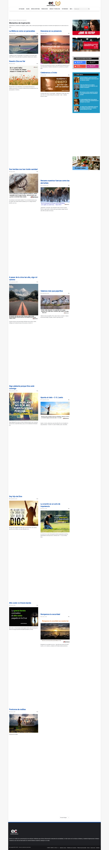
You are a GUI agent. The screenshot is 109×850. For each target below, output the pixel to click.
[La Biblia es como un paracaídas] (23, 44)
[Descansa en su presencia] (55, 49)
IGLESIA (27, 8)
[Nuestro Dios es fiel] (23, 75)
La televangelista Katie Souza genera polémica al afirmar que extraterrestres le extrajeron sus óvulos (89, 100)
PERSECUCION (44, 8)
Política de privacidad (81, 847)
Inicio (11, 20)
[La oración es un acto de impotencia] (55, 521)
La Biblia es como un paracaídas (22, 31)
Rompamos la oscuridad (50, 614)
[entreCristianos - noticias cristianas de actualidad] (54, 3)
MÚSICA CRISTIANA (35, 8)
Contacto (98, 847)
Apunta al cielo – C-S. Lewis (52, 397)
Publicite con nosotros (71, 847)
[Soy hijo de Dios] (23, 513)
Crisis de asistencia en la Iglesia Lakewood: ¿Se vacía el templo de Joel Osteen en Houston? (89, 86)
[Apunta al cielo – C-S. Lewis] (55, 411)
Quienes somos (63, 847)
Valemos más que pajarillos (52, 291)
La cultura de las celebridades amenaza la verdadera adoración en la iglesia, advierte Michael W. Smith (89, 108)
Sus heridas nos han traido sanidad (23, 169)
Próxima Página (63, 817)
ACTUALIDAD (21, 8)
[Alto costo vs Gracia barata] (23, 616)
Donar (88, 847)
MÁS (71, 8)
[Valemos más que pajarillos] (55, 304)
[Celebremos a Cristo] (55, 84)
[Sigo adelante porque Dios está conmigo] (23, 407)
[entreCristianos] (14, 837)
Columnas (14, 20)
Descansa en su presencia (51, 31)
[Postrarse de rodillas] (23, 723)
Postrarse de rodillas (17, 709)
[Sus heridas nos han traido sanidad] (23, 186)
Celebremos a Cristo (49, 73)
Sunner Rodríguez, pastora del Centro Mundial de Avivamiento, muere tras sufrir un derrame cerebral (89, 79)
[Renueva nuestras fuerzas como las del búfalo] (55, 196)
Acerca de (93, 847)
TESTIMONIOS (65, 8)
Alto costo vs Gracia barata (20, 603)
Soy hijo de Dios (15, 496)
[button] (86, 27)
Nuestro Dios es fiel (17, 61)
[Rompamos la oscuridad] (55, 631)
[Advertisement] (54, 15)
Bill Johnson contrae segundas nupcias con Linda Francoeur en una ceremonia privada (89, 93)
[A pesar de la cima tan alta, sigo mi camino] (23, 302)
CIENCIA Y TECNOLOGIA (54, 8)
